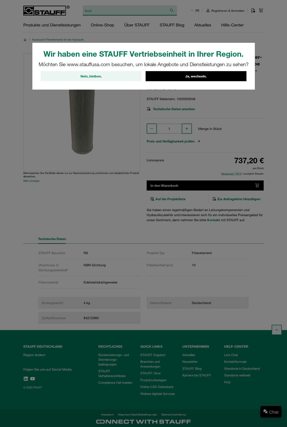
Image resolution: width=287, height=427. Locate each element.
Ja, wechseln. (196, 76)
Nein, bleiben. (91, 76)
